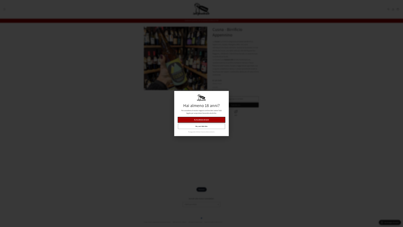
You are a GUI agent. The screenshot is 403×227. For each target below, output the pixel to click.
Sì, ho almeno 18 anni (201, 120)
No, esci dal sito (201, 126)
